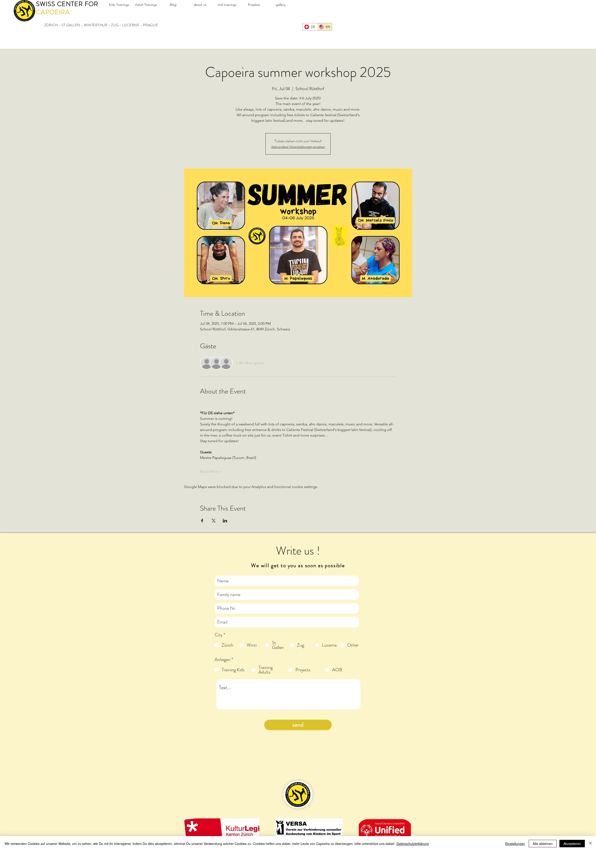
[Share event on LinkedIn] (225, 520)
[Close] (590, 843)
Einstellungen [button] (515, 843)
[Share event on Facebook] (202, 520)
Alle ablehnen (543, 843)
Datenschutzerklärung (412, 843)
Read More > (211, 471)
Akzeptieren (572, 843)
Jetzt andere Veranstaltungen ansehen (298, 146)
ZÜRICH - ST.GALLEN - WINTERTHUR (76, 25)
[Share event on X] (213, 520)
